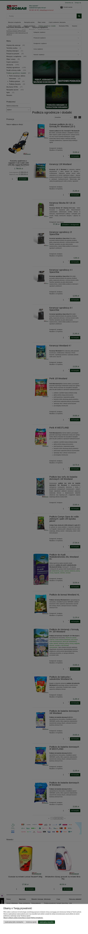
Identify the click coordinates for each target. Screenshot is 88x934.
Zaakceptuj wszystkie (46, 922)
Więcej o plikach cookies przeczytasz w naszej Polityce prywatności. (23, 918)
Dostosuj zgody (31, 922)
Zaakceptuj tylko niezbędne (14, 922)
